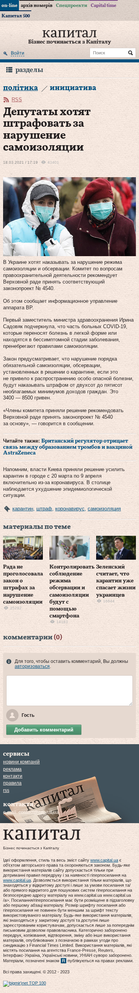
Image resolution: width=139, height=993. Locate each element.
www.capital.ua (104, 860)
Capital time (103, 5)
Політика (20, 88)
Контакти (12, 776)
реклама (12, 769)
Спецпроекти (71, 5)
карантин (22, 509)
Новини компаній (21, 762)
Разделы (29, 70)
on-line (9, 5)
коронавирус (70, 509)
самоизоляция (104, 509)
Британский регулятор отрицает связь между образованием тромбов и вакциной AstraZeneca (67, 447)
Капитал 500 (16, 15)
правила (12, 783)
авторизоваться (32, 666)
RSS (17, 99)
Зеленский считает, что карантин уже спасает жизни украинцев (116, 581)
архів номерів (37, 5)
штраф (44, 509)
